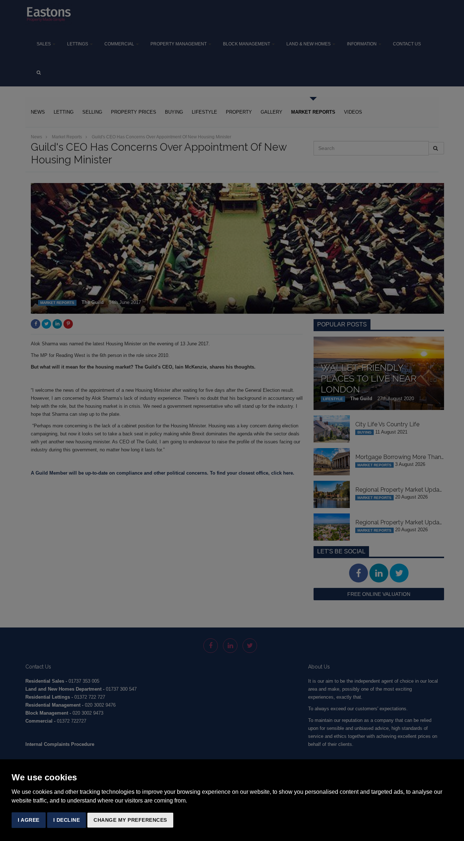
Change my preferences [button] (130, 820)
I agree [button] (29, 820)
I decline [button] (66, 820)
